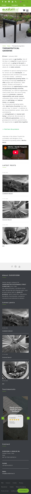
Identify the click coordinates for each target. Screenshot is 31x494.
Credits (15, 483)
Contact (4, 5)
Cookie (12, 487)
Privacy (21, 483)
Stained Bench (7, 220)
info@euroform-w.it (8, 473)
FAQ (24, 5)
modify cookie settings (17, 491)
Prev (2, 418)
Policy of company (21, 487)
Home (4, 46)
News (8, 46)
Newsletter (4, 487)
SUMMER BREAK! (7, 193)
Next (28, 418)
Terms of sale (5, 491)
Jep (3, 246)
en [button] (23, 1)
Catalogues (14, 5)
